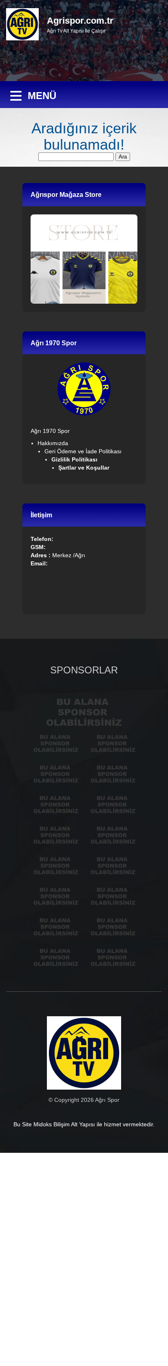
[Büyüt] (100, 373)
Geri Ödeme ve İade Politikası (83, 451)
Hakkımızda (53, 443)
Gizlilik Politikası (75, 459)
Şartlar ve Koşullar (84, 467)
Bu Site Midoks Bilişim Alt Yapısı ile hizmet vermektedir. (84, 1124)
